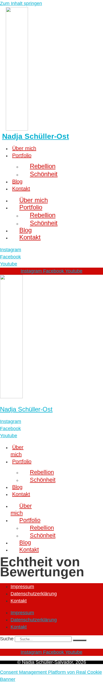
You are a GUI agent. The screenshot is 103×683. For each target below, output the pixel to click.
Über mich (24, 148)
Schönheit (44, 174)
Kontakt (21, 188)
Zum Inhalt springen (21, 3)
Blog (17, 181)
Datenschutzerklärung (34, 593)
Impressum (22, 586)
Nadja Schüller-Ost (35, 136)
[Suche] (79, 640)
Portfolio (21, 155)
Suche (6, 638)
